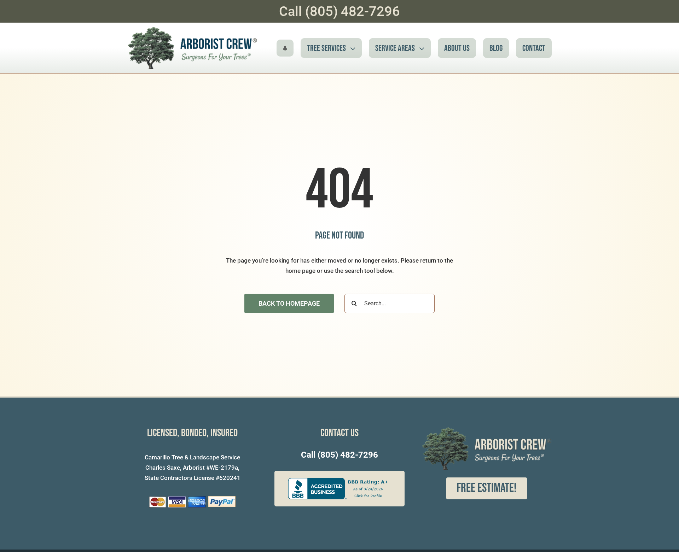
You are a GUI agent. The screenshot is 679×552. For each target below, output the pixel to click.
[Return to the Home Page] (285, 48)
